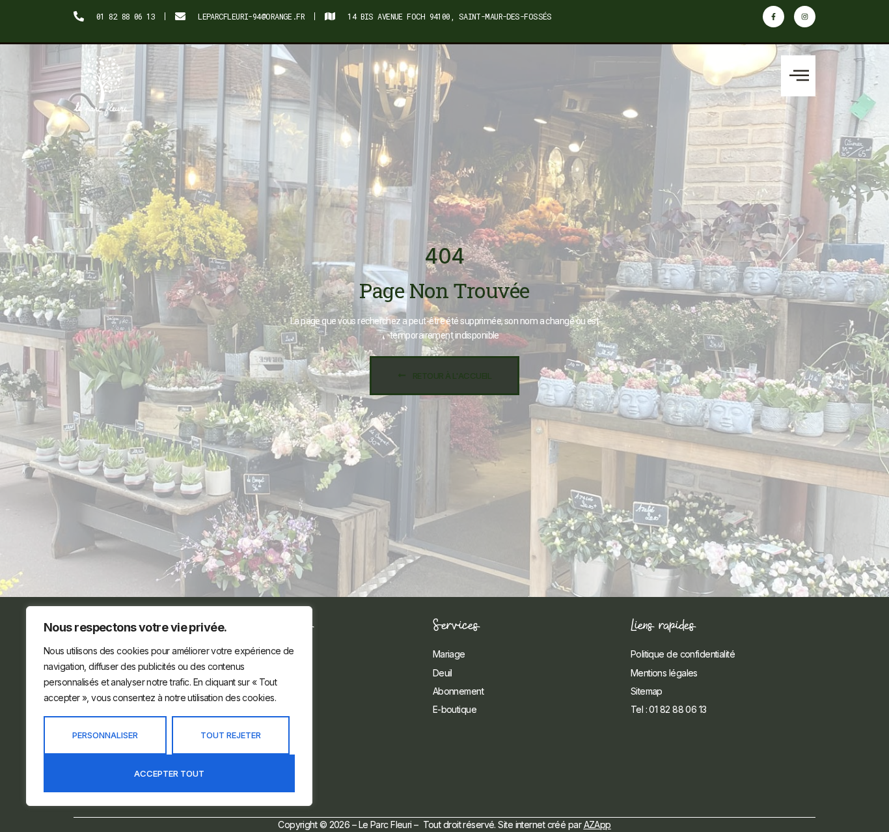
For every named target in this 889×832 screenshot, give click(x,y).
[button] (798, 76)
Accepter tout (169, 773)
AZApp (597, 824)
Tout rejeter (230, 735)
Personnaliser (105, 735)
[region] (169, 706)
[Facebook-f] (773, 16)
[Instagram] (804, 16)
